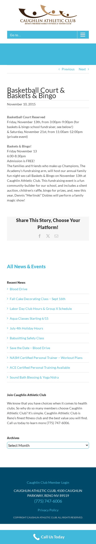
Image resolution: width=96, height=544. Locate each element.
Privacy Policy (48, 510)
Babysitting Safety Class (27, 338)
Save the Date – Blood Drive (30, 348)
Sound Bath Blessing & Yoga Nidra (34, 377)
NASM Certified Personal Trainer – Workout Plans (46, 358)
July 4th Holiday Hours (26, 328)
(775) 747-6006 (48, 501)
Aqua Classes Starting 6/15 (29, 318)
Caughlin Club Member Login (48, 482)
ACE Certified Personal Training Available (40, 367)
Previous (68, 69)
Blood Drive (18, 289)
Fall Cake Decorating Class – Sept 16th (37, 299)
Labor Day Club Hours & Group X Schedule (41, 309)
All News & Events (26, 266)
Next (82, 69)
